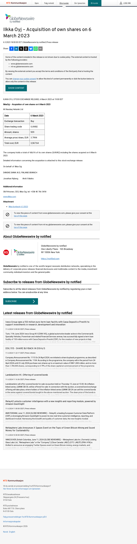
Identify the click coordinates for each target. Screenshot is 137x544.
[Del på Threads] (26, 49)
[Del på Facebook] (11, 49)
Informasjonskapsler (12, 521)
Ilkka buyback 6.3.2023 (18, 206)
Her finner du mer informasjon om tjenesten (21, 489)
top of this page (20, 216)
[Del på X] (21, 49)
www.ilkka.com (9, 196)
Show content (16, 88)
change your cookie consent (24, 79)
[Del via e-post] (40, 49)
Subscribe (11, 301)
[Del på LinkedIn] (16, 49)
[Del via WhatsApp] (35, 49)
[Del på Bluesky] (31, 49)
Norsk (5, 532)
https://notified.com (50, 258)
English (12, 532)
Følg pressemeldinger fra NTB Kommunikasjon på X (25, 517)
